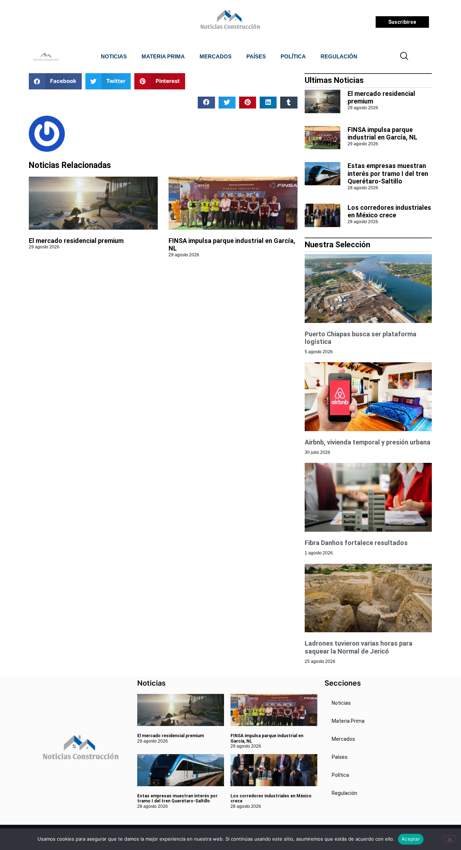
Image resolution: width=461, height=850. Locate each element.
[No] (449, 839)
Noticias (114, 56)
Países (256, 56)
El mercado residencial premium (76, 240)
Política (293, 56)
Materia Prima (163, 56)
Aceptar (411, 839)
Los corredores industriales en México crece (389, 211)
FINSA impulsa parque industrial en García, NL (382, 133)
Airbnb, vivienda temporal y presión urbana (367, 442)
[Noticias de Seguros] (229, 22)
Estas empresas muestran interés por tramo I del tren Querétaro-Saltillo (388, 173)
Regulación (339, 56)
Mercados (216, 56)
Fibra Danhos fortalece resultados (356, 542)
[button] (404, 56)
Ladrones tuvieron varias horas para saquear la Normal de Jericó (358, 647)
